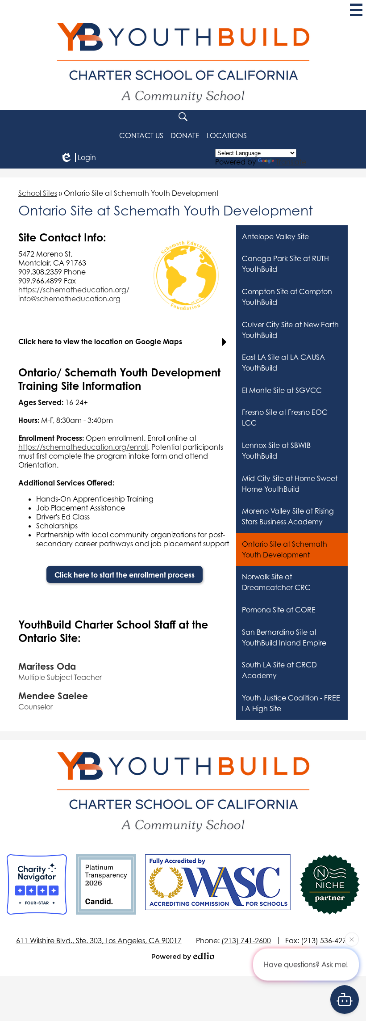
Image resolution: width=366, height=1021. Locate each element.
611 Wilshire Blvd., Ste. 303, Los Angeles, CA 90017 (99, 940)
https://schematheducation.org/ (73, 289)
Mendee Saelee (53, 695)
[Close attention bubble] (352, 940)
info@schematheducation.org (69, 298)
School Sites (37, 193)
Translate (291, 161)
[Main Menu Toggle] (356, 10)
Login (87, 157)
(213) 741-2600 (246, 940)
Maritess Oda (47, 666)
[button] (226, 135)
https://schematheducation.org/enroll (83, 447)
